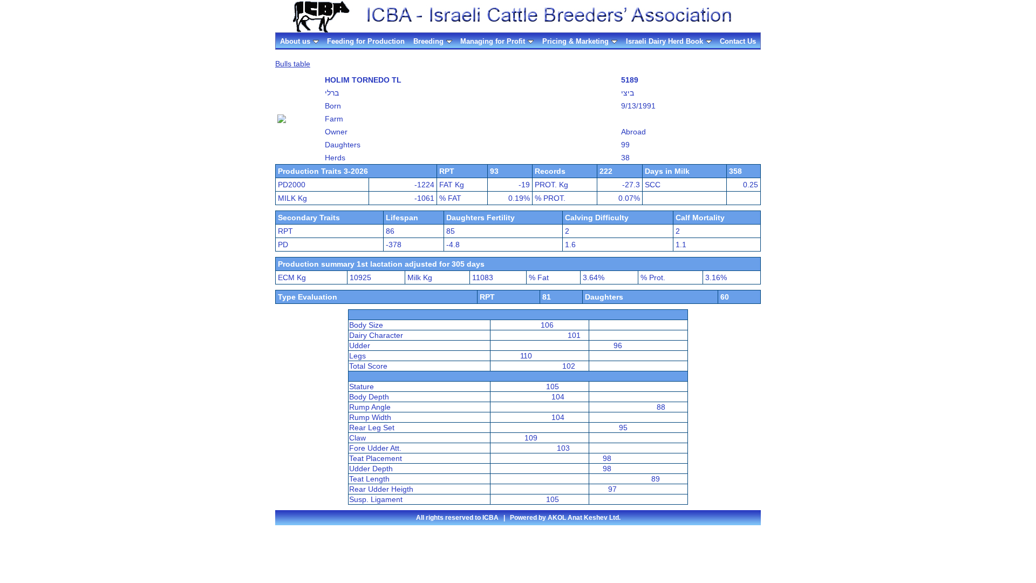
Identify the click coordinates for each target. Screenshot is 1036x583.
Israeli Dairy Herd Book (664, 41)
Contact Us (738, 41)
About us (295, 41)
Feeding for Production (366, 41)
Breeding (428, 41)
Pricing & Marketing (575, 41)
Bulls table (292, 63)
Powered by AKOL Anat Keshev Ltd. (565, 517)
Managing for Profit (492, 41)
